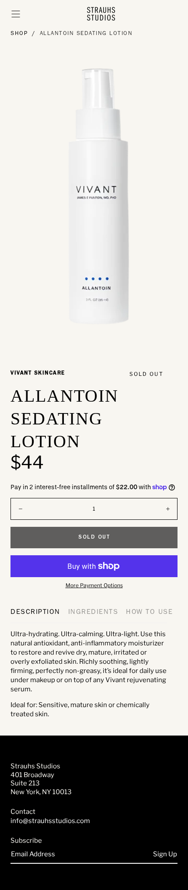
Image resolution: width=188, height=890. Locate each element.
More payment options (94, 585)
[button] (15, 14)
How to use (149, 612)
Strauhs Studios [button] (35, 766)
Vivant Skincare (37, 373)
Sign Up (165, 854)
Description (35, 612)
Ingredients (93, 612)
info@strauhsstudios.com (50, 821)
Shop (19, 34)
